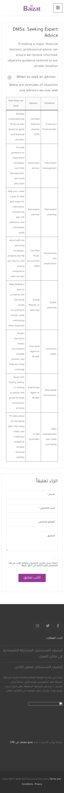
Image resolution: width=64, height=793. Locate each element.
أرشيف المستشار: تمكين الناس (38, 667)
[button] (32, 77)
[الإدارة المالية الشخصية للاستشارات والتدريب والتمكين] (32, 7)
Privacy (38, 784)
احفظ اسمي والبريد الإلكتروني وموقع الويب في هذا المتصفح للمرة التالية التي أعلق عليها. (33, 564)
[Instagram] (37, 625)
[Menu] (57, 8)
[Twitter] (48, 625)
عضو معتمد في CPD (21, 742)
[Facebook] (58, 625)
